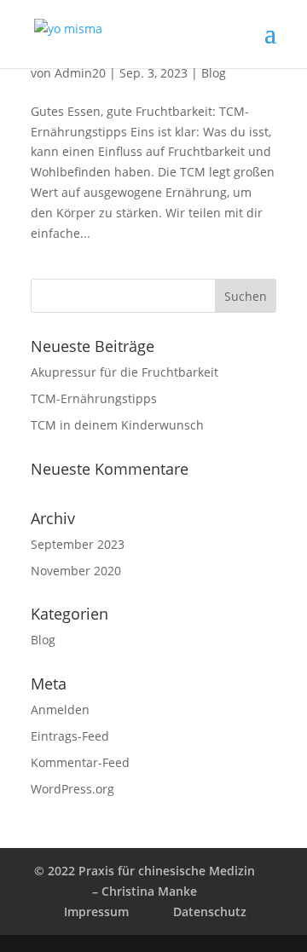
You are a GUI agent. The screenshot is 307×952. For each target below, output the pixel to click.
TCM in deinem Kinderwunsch (117, 425)
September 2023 (78, 544)
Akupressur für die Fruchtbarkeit (124, 372)
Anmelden (60, 709)
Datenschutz (209, 911)
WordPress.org (72, 789)
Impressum (96, 911)
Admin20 (80, 73)
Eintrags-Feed (70, 736)
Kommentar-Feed (80, 762)
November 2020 (76, 571)
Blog (213, 73)
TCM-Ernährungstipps (94, 398)
